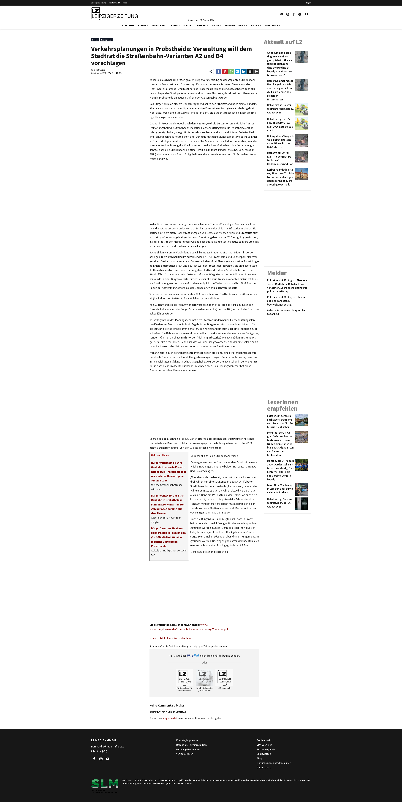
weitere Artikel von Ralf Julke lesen (171, 638)
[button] (147, 25)
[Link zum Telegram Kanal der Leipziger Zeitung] (300, 14)
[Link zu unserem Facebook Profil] (294, 14)
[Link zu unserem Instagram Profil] (288, 14)
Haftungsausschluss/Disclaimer (274, 762)
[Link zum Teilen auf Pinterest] (225, 71)
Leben (174, 25)
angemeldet (170, 718)
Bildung (201, 25)
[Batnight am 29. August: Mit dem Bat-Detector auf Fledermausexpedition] (301, 158)
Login (308, 3)
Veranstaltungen (235, 25)
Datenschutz (264, 767)
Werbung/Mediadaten (188, 749)
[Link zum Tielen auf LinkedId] (244, 71)
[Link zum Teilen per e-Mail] (250, 71)
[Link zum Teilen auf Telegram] (237, 71)
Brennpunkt (106, 40)
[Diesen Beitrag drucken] (256, 71)
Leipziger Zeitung (98, 3)
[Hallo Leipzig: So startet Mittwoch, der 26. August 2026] (301, 503)
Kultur (187, 25)
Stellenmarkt (114, 3)
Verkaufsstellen (184, 753)
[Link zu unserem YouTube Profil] (282, 14)
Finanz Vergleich (266, 749)
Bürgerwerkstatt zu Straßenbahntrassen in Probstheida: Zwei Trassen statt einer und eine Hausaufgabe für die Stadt (169, 471)
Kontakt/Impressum (187, 740)
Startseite (128, 25)
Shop (125, 3)
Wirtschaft (158, 25)
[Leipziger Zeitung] (114, 14)
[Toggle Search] (307, 14)
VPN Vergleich (264, 744)
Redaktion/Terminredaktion (191, 744)
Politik (142, 25)
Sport (215, 25)
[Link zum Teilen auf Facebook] (218, 71)
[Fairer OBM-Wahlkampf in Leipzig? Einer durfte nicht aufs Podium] (301, 489)
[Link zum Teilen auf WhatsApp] (231, 71)
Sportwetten (264, 753)
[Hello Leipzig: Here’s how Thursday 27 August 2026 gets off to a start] (301, 124)
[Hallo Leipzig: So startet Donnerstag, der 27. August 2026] (301, 109)
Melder (255, 25)
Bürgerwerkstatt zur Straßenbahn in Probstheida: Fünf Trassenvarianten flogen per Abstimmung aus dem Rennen (168, 504)
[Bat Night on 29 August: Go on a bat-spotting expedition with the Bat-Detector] (301, 141)
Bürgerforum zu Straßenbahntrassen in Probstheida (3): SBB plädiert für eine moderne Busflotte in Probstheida (168, 537)
